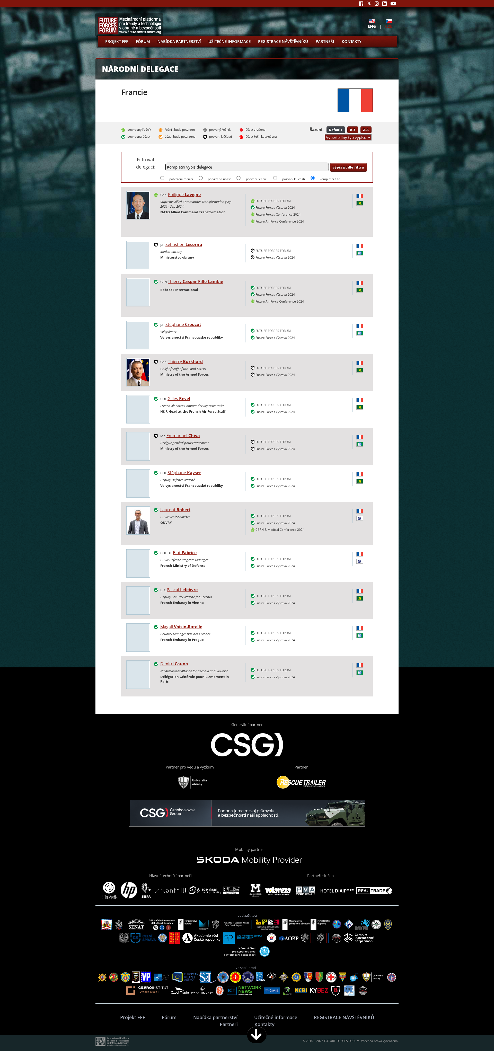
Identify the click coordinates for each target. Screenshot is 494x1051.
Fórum (143, 41)
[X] (369, 3)
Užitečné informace (229, 41)
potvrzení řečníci (181, 179)
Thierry (195, 281)
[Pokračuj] (257, 1035)
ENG (372, 26)
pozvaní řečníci (256, 179)
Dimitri (174, 664)
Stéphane (183, 324)
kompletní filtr (330, 179)
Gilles (178, 398)
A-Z (353, 130)
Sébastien (183, 244)
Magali (181, 627)
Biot (185, 552)
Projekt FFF (116, 41)
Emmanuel (183, 435)
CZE (388, 26)
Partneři (325, 41)
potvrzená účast (219, 179)
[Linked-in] (384, 3)
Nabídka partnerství (179, 41)
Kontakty (351, 41)
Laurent (175, 510)
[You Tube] (393, 3)
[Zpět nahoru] (474, 1035)
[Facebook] (361, 3)
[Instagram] (377, 3)
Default (335, 130)
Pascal (182, 590)
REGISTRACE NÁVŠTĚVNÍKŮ (283, 41)
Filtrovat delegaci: (145, 163)
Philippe (184, 194)
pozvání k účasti (293, 179)
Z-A (366, 130)
